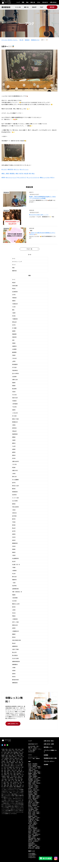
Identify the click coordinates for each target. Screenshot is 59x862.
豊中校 (13, 607)
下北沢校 (14, 407)
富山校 (13, 528)
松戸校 (13, 325)
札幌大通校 (15, 285)
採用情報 (46, 755)
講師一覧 (26, 7)
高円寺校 (14, 428)
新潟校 (13, 525)
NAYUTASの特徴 (31, 746)
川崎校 (13, 473)
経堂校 (13, 410)
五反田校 (14, 376)
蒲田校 (13, 382)
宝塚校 (13, 628)
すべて (13, 258)
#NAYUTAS (10, 169)
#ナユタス (4, 169)
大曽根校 (14, 570)
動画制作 (38, 758)
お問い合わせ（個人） (49, 741)
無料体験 (52, 7)
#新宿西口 (12, 173)
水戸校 (13, 294)
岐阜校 (13, 540)
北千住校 (14, 367)
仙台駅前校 (15, 291)
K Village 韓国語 (31, 853)
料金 (27, 2)
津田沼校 (14, 337)
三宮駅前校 (15, 619)
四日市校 (14, 585)
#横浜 (4, 173)
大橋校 (13, 667)
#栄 (30, 173)
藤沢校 (13, 519)
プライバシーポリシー (49, 761)
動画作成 (14, 270)
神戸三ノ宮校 (15, 622)
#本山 (32, 173)
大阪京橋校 (15, 598)
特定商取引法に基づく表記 (50, 758)
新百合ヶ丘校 (15, 485)
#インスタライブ (21, 177)
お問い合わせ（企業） (49, 744)
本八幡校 (14, 328)
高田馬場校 (15, 434)
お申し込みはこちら (13, 723)
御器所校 (14, 579)
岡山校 (13, 643)
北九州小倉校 (15, 658)
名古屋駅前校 (15, 558)
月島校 (13, 355)
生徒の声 (34, 7)
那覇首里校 (15, 682)
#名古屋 (26, 173)
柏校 (13, 340)
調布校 (13, 455)
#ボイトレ (16, 169)
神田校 (13, 343)
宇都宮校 (14, 297)
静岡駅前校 (15, 543)
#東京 (17, 173)
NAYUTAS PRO (31, 751)
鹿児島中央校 (15, 679)
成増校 (13, 449)
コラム (38, 2)
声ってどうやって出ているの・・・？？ (38, 214)
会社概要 (46, 764)
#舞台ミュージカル (45, 177)
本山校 (13, 573)
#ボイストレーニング (11, 177)
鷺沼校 (13, 488)
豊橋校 (13, 549)
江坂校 (13, 610)
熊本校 (13, 676)
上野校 (13, 361)
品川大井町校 (15, 373)
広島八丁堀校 (15, 649)
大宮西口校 (15, 304)
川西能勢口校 (15, 631)
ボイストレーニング (17, 261)
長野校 (13, 534)
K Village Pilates (31, 856)
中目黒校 (14, 401)
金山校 (13, 561)
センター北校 (15, 498)
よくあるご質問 (31, 750)
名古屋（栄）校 (16, 564)
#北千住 (21, 173)
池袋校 (13, 440)
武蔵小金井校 (15, 461)
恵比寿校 (14, 388)
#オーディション (24, 169)
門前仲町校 (15, 370)
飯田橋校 (14, 352)
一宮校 (13, 582)
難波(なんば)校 (15, 604)
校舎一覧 (32, 2)
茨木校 (13, 613)
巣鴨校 (13, 437)
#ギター (52, 177)
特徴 (23, 2)
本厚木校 (14, 513)
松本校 (13, 537)
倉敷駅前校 (15, 646)
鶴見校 (13, 504)
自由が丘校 (15, 397)
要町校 (13, 443)
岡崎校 (13, 552)
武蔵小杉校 (15, 470)
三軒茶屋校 (15, 404)
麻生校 (13, 282)
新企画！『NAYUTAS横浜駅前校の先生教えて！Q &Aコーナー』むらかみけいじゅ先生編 (42, 197)
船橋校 (13, 331)
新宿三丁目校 (15, 419)
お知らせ (35, 747)
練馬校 (13, 452)
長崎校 (13, 673)
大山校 (13, 446)
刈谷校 (13, 555)
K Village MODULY (32, 857)
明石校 (13, 637)
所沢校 (13, 316)
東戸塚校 (14, 516)
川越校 (13, 313)
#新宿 (7, 173)
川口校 (13, 307)
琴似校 (13, 288)
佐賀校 (13, 670)
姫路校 (13, 634)
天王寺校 (14, 601)
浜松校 (13, 546)
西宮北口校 (15, 625)
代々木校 (14, 394)
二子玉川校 (15, 413)
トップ (18, 2)
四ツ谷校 (14, 416)
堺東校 (13, 616)
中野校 (13, 425)
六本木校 (14, 358)
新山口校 (14, 652)
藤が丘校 (14, 576)
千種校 (13, 567)
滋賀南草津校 (15, 588)
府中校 (13, 458)
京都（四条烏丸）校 (17, 591)
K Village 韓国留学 (32, 854)
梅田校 (13, 595)
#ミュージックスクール (33, 177)
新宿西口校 (15, 422)
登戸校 (13, 482)
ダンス (13, 264)
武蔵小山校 (15, 379)
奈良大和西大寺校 (16, 640)
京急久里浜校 (15, 507)
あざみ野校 (15, 501)
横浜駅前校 (6, 7)
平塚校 (13, 522)
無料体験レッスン (48, 747)
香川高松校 (15, 655)
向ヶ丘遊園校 (15, 479)
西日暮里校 (15, 364)
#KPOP (3, 177)
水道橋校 (14, 349)
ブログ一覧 (29, 249)
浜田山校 (14, 431)
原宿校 (13, 385)
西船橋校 (14, 334)
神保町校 (14, 346)
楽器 (13, 267)
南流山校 (14, 322)
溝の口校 (14, 476)
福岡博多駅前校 (16, 661)
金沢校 (13, 531)
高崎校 (13, 300)
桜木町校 (14, 494)
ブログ (41, 7)
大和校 (13, 510)
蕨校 (13, 310)
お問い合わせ (53, 2)
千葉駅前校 (15, 319)
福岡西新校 (15, 664)
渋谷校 (13, 391)
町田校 (13, 467)
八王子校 (14, 464)
